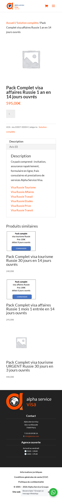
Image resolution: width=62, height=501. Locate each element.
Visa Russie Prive (21, 205)
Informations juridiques (31, 472)
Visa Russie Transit (22, 210)
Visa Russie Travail (22, 196)
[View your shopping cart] (46, 5)
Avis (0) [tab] (13, 146)
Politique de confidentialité (31, 482)
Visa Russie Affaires (22, 192)
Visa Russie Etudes (22, 201)
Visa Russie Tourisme (23, 187)
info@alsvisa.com (32, 436)
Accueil (10, 22)
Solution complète (27, 22)
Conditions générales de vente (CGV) (31, 477)
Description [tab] (16, 141)
